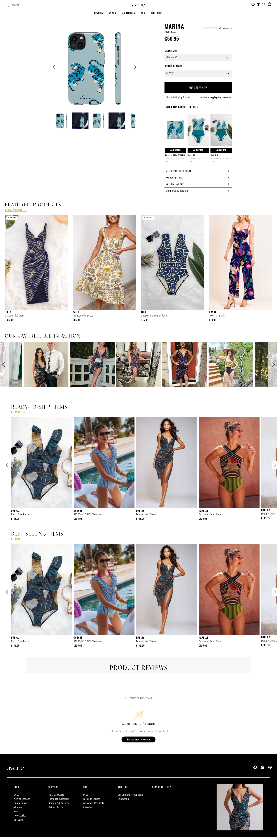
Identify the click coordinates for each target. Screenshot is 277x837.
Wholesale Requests (93, 803)
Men (16, 811)
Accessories (20, 815)
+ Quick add (175, 151)
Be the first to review (138, 739)
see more (16, 412)
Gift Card (18, 819)
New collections (22, 799)
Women (18, 807)
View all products (13, 210)
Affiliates (87, 807)
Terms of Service (91, 799)
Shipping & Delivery (58, 803)
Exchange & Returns (58, 799)
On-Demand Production (130, 794)
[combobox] (32, 5)
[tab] (198, 171)
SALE (16, 794)
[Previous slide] (54, 67)
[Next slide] (134, 67)
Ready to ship (21, 803)
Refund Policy (55, 807)
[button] (4, 364)
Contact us (123, 799)
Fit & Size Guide (56, 794)
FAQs (85, 794)
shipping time (215, 97)
